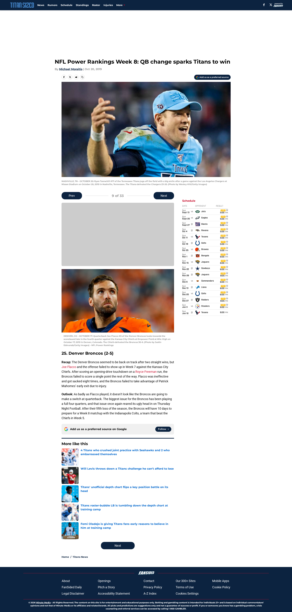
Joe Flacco (69, 367)
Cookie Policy (221, 587)
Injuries (108, 5)
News (40, 5)
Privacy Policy (153, 587)
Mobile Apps (220, 581)
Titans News (80, 556)
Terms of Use (185, 587)
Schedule (66, 5)
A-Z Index (150, 593)
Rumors (52, 5)
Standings (82, 5)
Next (164, 195)
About (66, 581)
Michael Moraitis (71, 69)
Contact (149, 581)
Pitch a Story (106, 587)
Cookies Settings (187, 593)
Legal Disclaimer (73, 593)
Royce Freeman (146, 371)
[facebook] (264, 4)
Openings (104, 581)
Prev (72, 195)
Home (65, 556)
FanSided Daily (72, 587)
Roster (96, 5)
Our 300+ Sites (186, 581)
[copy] (82, 77)
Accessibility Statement (114, 593)
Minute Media (43, 602)
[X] (270, 4)
